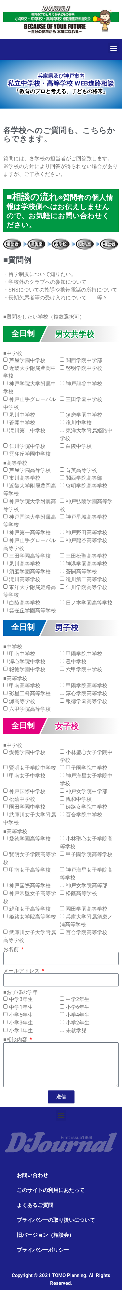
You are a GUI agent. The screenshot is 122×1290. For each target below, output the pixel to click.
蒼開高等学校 (81, 571)
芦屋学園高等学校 (30, 470)
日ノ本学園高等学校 (89, 603)
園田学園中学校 (27, 807)
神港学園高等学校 (86, 564)
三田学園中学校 (84, 399)
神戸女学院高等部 (86, 885)
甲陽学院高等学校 (86, 686)
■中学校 (12, 353)
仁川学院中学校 (27, 446)
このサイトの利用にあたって (51, 1190)
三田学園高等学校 (30, 556)
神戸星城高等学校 (86, 517)
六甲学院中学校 (84, 669)
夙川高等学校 (24, 564)
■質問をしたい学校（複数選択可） (44, 316)
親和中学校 (79, 799)
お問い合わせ (32, 1175)
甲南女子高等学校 (30, 870)
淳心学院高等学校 (86, 693)
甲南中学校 (22, 654)
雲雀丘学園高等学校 (32, 610)
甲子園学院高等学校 (89, 854)
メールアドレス (22, 970)
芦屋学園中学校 (27, 360)
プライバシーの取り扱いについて (56, 1220)
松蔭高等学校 (81, 893)
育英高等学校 (81, 470)
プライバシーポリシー (43, 1250)
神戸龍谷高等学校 (86, 540)
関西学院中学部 (84, 360)
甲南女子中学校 (27, 776)
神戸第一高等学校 (30, 532)
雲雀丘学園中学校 (30, 454)
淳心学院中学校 (27, 661)
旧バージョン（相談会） (45, 1235)
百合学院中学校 (84, 815)
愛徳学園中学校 (27, 752)
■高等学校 (15, 463)
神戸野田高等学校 (86, 532)
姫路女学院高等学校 (32, 917)
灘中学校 (76, 661)
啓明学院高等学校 (86, 486)
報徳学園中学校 (27, 669)
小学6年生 (77, 1007)
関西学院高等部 (84, 478)
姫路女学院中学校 (86, 807)
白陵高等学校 (24, 603)
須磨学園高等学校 (30, 571)
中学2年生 (77, 999)
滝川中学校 (79, 423)
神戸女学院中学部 (86, 791)
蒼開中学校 (22, 423)
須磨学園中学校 (84, 415)
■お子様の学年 (20, 992)
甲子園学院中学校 (86, 768)
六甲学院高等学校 (30, 709)
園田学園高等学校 (86, 909)
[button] (113, 48)
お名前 (11, 949)
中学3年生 (21, 999)
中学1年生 (21, 1007)
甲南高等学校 (24, 686)
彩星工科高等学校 (30, 693)
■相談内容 (16, 1039)
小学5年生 (21, 1015)
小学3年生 (21, 1023)
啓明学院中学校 (84, 368)
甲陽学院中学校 (84, 654)
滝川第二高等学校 (86, 579)
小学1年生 (21, 1030)
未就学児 (76, 1030)
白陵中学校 (79, 446)
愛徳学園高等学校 (30, 839)
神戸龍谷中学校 (84, 384)
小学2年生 (77, 1023)
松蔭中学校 (22, 799)
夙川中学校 (22, 415)
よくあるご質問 (35, 1205)
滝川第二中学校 (27, 430)
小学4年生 (77, 1015)
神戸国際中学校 (27, 791)
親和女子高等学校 (30, 909)
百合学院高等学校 (86, 932)
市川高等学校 (24, 478)
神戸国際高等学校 (30, 885)
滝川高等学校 (24, 579)
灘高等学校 (22, 701)
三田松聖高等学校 (86, 556)
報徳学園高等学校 (86, 701)
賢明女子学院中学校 (32, 768)
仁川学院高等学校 (86, 587)
